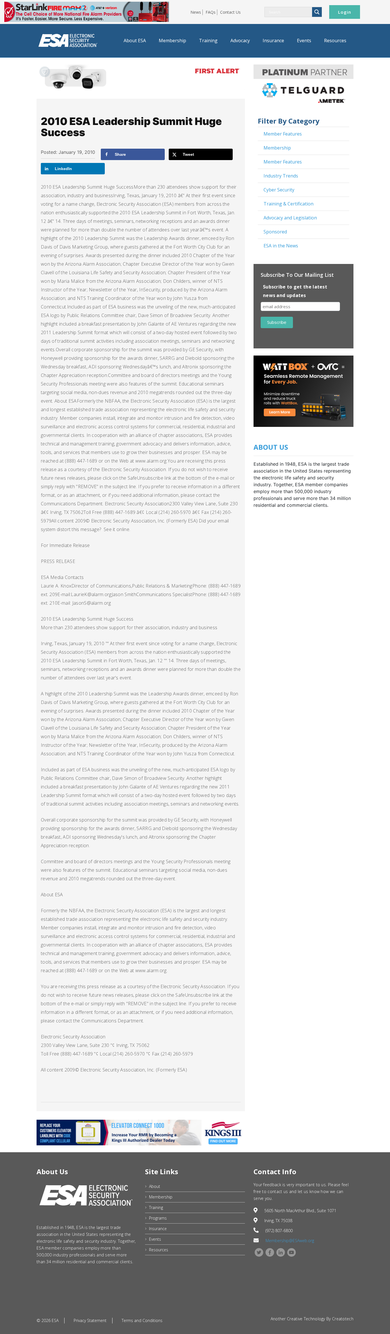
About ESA (135, 40)
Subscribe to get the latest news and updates (295, 291)
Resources (335, 40)
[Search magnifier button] (317, 12)
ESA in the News (281, 246)
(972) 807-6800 (279, 1230)
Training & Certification (288, 204)
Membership (172, 40)
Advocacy (240, 40)
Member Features (283, 134)
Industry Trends (281, 176)
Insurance (273, 40)
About (154, 1186)
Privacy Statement (90, 1320)
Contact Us (230, 12)
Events (304, 40)
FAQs (211, 12)
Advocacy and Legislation (290, 218)
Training (208, 40)
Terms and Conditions (142, 1320)
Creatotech (342, 1318)
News (195, 12)
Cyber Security (279, 190)
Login (344, 12)
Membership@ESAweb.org (290, 1240)
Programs (158, 1218)
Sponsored (275, 232)
